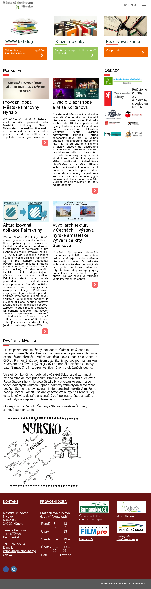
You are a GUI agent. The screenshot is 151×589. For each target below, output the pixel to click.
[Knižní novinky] (75, 26)
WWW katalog (19, 41)
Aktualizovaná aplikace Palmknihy (22, 227)
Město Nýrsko (125, 515)
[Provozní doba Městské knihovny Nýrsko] (26, 97)
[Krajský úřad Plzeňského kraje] (131, 532)
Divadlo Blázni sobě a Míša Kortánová (72, 105)
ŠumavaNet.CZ (138, 583)
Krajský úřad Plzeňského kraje (127, 538)
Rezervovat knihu (123, 41)
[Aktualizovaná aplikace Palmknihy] (26, 220)
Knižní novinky (70, 41)
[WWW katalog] (25, 26)
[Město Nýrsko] (131, 512)
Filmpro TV (86, 539)
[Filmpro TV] (94, 535)
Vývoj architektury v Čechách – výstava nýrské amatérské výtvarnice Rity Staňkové (73, 235)
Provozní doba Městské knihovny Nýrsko (21, 107)
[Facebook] (6, 569)
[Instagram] (14, 569)
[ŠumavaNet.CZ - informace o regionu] (94, 512)
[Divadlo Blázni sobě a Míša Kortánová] (76, 97)
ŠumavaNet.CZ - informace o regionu (91, 517)
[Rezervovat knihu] (126, 26)
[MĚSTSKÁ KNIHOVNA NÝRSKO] (20, 5)
